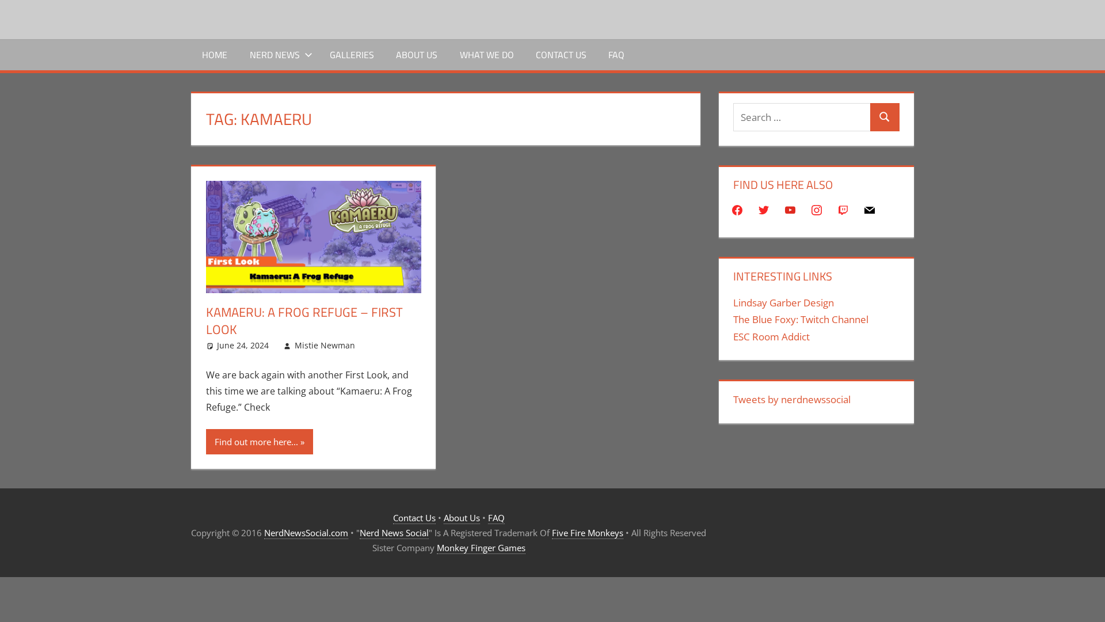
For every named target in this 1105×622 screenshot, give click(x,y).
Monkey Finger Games (481, 547)
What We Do (487, 55)
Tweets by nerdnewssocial (792, 399)
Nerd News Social (394, 532)
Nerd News (275, 55)
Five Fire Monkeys (587, 532)
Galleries (352, 55)
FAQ (616, 55)
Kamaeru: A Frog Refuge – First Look (304, 321)
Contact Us (561, 55)
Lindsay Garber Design (783, 302)
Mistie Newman (325, 345)
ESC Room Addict (771, 336)
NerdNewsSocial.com (306, 532)
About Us (416, 55)
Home (214, 55)
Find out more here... (256, 441)
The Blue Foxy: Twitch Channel (800, 319)
